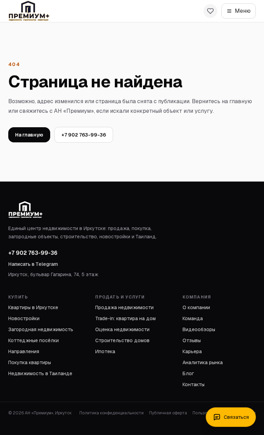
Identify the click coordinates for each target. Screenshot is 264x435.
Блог (188, 373)
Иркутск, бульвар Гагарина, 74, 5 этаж (53, 274)
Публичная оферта (168, 413)
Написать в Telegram (33, 264)
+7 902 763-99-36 (84, 135)
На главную (29, 135)
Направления (23, 351)
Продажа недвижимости (124, 307)
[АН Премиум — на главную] (29, 11)
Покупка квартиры (29, 362)
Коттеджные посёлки (33, 340)
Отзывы (192, 340)
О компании (196, 307)
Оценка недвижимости (122, 329)
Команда (193, 318)
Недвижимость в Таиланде (40, 373)
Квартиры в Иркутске (33, 307)
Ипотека (105, 351)
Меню (243, 10)
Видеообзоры (199, 329)
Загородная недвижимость (40, 329)
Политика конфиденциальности (111, 413)
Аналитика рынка (203, 362)
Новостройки (24, 318)
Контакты (194, 384)
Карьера (192, 351)
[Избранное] (210, 11)
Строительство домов (122, 340)
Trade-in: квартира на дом (125, 318)
